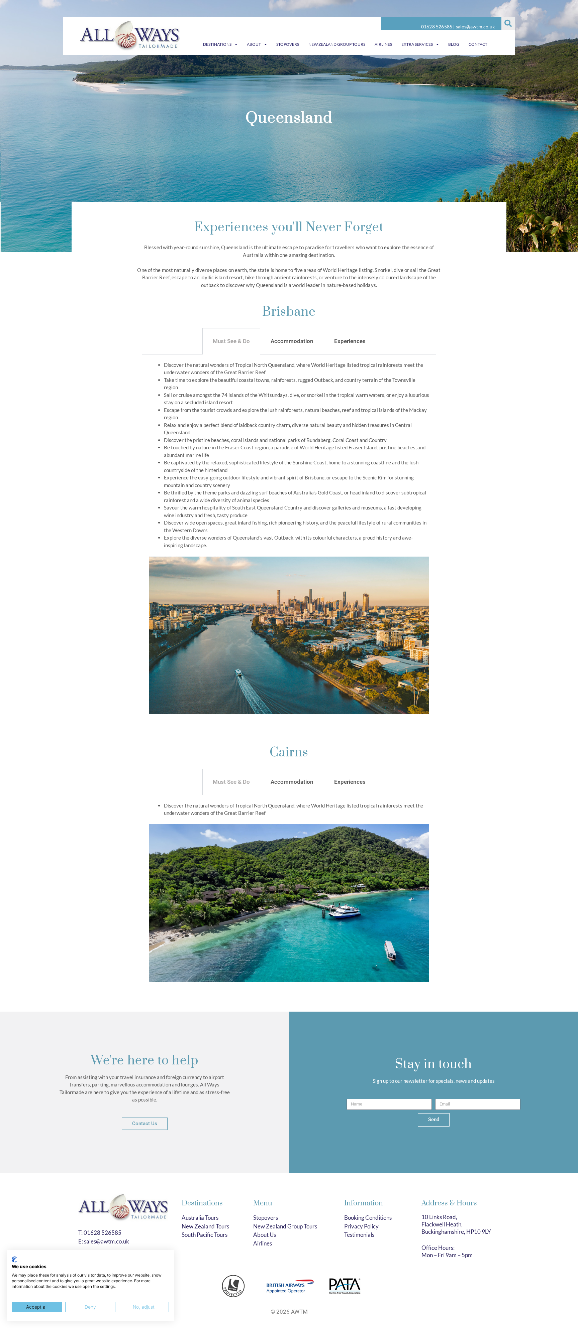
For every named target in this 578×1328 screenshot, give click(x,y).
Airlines (383, 44)
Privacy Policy (361, 1226)
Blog (453, 44)
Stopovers (287, 44)
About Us (264, 1234)
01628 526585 (436, 26)
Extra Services (417, 44)
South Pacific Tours (204, 1234)
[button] (508, 23)
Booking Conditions (368, 1217)
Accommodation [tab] (292, 341)
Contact (478, 44)
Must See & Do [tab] (231, 341)
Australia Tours (200, 1217)
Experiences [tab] (350, 341)
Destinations (217, 44)
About (254, 44)
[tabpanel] (289, 542)
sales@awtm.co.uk (475, 26)
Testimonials (359, 1234)
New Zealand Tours (205, 1226)
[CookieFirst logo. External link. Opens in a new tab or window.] (14, 1260)
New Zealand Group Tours (336, 44)
